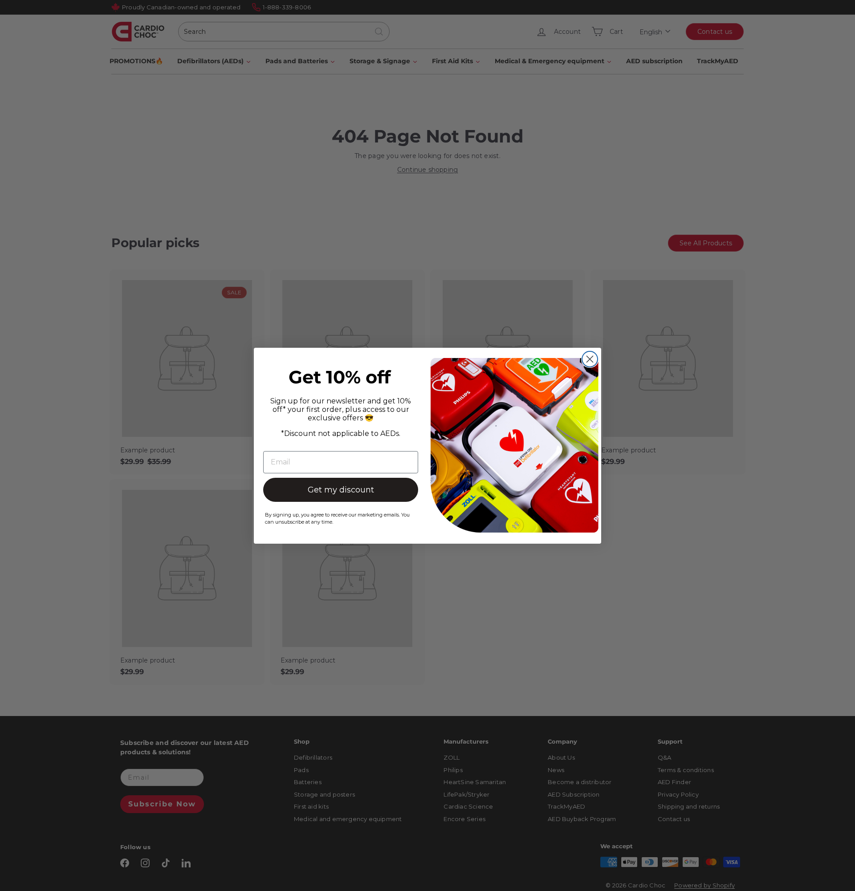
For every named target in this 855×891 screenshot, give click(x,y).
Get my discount (341, 490)
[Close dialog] (590, 359)
